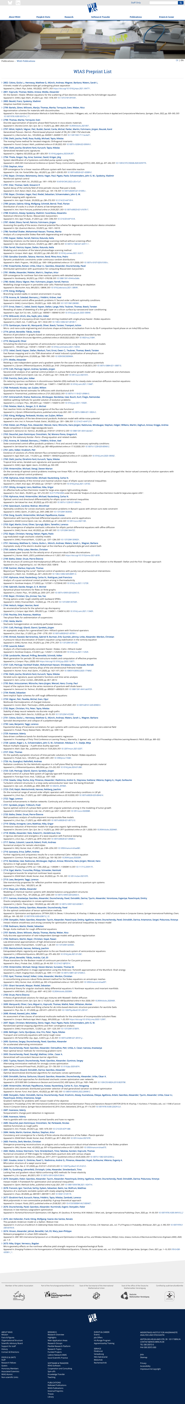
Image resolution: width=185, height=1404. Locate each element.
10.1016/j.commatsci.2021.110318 (65, 347)
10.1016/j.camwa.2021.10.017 (70, 253)
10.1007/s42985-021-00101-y (70, 1038)
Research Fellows (8, 1362)
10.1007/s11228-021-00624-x (69, 502)
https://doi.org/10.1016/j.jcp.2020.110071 (56, 661)
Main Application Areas (57, 1340)
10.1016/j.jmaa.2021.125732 (78, 483)
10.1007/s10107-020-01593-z (96, 262)
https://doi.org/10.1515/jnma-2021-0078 (82, 555)
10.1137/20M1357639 (68, 602)
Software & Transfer (100, 17)
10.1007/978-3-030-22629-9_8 (108, 1106)
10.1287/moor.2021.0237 (71, 748)
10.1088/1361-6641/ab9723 (80, 689)
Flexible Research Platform (59, 1346)
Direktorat (98, 1351)
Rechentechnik (100, 1362)
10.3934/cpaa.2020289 (71, 857)
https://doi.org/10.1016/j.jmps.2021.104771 (71, 88)
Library (51, 1396)
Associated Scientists (10, 1371)
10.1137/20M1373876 (70, 1028)
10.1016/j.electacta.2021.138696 (64, 287)
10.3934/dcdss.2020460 (106, 829)
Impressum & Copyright (150, 1369)
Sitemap (143, 1357)
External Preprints (55, 1391)
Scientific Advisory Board (12, 1343)
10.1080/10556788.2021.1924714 (78, 1184)
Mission (4, 1334)
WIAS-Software (54, 1365)
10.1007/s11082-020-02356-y (102, 1156)
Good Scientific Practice (58, 1357)
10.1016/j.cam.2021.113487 (81, 384)
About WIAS (14, 17)
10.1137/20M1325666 (65, 944)
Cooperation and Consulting (60, 1368)
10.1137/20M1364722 (66, 530)
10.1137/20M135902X (70, 539)
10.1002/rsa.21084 (86, 337)
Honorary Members (9, 1368)
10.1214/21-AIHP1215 (82, 421)
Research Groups (55, 1343)
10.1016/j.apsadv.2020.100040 (77, 312)
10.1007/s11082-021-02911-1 (76, 244)
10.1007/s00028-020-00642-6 (91, 795)
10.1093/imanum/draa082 (69, 848)
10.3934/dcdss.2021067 (78, 125)
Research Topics (54, 1349)
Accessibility (145, 1366)
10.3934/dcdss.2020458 (104, 1000)
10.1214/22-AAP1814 (64, 200)
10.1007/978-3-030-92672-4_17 (16, 116)
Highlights (52, 1337)
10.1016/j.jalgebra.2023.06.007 (60, 153)
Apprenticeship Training (104, 1343)
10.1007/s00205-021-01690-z (73, 191)
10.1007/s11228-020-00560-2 (97, 446)
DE (177, 60)
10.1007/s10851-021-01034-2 (73, 972)
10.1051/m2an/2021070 (78, 876)
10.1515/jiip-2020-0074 (69, 1066)
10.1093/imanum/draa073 (95, 1147)
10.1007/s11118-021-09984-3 (77, 393)
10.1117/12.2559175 (84, 866)
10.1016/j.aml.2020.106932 (103, 455)
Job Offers (98, 1337)
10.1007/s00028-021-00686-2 (63, 838)
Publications (136, 17)
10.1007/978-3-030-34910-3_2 (170, 1212)
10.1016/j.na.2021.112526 (77, 652)
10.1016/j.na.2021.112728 (77, 583)
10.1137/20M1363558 (62, 511)
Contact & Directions (10, 1352)
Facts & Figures (7, 1337)
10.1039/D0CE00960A (64, 356)
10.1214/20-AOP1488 (61, 1128)
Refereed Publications (57, 1385)
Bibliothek (98, 1359)
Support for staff (8, 1346)
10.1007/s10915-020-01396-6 (52, 1175)
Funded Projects (55, 1352)
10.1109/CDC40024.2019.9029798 (111, 1082)
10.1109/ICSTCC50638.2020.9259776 (130, 163)
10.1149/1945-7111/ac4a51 (78, 135)
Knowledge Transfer (56, 1374)
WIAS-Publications (26, 61)
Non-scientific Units (9, 1377)
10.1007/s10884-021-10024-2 (84, 412)
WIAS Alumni (6, 1374)
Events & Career (166, 17)
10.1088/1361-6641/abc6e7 (81, 430)
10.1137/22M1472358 (64, 714)
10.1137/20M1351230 (68, 642)
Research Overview (56, 1334)
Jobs (142, 1354)
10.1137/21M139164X (66, 97)
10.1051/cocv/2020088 (80, 811)
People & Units (43, 17)
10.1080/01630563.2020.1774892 (77, 670)
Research (69, 17)
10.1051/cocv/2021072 (78, 375)
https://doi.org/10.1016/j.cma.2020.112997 (87, 1019)
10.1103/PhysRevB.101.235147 (74, 1010)
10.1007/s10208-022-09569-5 (78, 144)
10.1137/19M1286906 (69, 303)
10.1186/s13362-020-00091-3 (64, 574)
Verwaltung (99, 1354)
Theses (51, 1394)
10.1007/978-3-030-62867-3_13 (36, 916)
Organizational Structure (12, 1340)
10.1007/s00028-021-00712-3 (63, 820)
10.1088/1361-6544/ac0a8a (68, 278)
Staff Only (136, 2)
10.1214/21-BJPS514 (61, 963)
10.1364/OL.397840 (57, 786)
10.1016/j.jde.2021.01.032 (70, 954)
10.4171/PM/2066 (56, 493)
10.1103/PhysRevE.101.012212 (73, 1166)
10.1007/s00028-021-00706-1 (64, 633)
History (4, 1349)
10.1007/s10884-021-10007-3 (109, 365)
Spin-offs (51, 1371)
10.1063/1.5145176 (63, 1194)
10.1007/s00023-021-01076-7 (76, 209)
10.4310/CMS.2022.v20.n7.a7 (68, 181)
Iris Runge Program (102, 1340)
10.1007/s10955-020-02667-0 (67, 592)
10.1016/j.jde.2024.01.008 (70, 767)
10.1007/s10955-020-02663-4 (67, 894)
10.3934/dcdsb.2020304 (62, 991)
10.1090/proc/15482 (62, 758)
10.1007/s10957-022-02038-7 (71, 904)
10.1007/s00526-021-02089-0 (79, 172)
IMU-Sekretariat (101, 1357)
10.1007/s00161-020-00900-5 (88, 705)
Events (97, 1334)
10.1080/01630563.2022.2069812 (76, 1091)
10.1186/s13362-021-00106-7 (64, 322)
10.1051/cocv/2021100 (76, 521)
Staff (3, 1359)
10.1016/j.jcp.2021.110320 (75, 402)
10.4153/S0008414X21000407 (78, 1203)
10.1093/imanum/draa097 (95, 982)
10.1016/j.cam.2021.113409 (81, 611)
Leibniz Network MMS (57, 1355)
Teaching (51, 1377)
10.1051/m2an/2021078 (80, 1138)
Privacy (143, 1363)
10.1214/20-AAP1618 (66, 218)
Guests (4, 1365)
